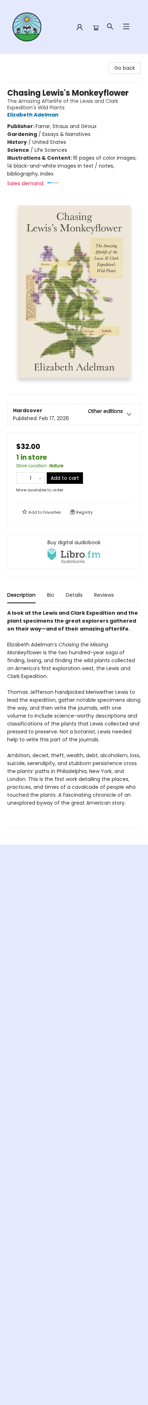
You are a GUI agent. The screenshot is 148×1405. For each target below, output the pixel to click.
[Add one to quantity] (40, 478)
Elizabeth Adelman (33, 114)
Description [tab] (21, 595)
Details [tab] (74, 595)
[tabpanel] (74, 719)
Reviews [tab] (104, 595)
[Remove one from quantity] (21, 478)
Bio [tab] (50, 595)
